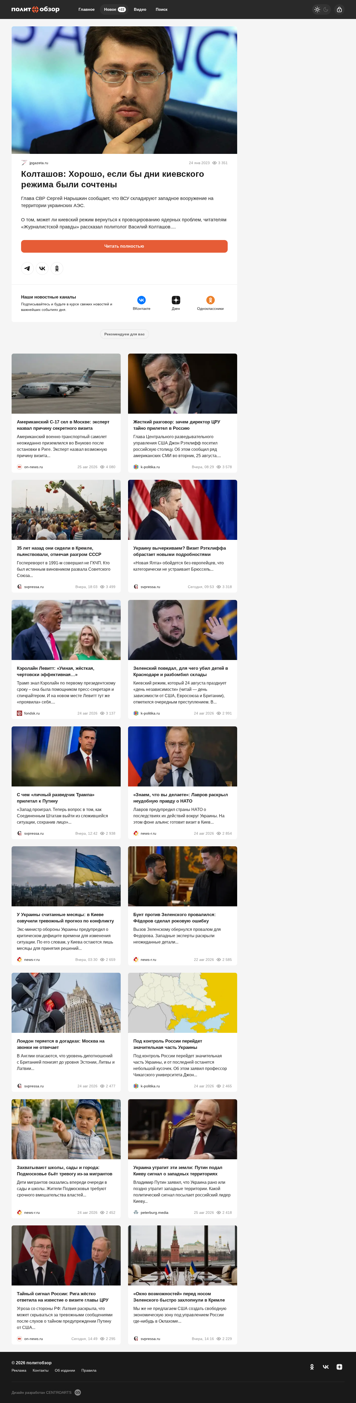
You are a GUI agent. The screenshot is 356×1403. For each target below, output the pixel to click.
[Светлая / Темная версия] (321, 9)
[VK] (325, 1367)
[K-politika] (136, 466)
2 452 (110, 1212)
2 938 (110, 833)
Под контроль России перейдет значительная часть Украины (167, 1044)
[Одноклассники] (312, 1367)
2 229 (227, 1339)
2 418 (227, 1212)
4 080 (110, 467)
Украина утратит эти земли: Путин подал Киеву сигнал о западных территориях (177, 1170)
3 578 (227, 467)
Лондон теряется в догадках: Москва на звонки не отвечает (60, 1044)
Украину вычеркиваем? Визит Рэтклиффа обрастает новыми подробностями (179, 551)
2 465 (227, 1086)
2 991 (227, 713)
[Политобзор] (36, 9)
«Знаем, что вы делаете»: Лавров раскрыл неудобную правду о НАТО (180, 797)
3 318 (227, 587)
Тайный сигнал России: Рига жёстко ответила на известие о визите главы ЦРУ (63, 1297)
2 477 (110, 1086)
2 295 (110, 1339)
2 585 (227, 959)
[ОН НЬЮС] (19, 466)
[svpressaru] (19, 586)
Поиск (162, 9)
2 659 (110, 959)
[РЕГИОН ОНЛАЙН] (136, 833)
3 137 (110, 713)
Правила (88, 1370)
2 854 (227, 833)
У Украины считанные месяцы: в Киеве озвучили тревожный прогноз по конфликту (65, 917)
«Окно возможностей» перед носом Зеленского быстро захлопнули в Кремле (179, 1297)
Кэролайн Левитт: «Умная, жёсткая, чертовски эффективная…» (55, 671)
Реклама (19, 1370)
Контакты (40, 1370)
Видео (140, 9)
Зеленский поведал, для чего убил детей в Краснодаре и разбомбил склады (180, 671)
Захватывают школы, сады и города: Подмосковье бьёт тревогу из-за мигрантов (64, 1170)
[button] (27, 268)
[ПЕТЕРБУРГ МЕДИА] (136, 1212)
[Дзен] (339, 1367)
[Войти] (339, 9)
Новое (114, 9)
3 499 (110, 587)
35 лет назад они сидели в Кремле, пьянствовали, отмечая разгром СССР (59, 551)
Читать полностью (124, 246)
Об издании (65, 1370)
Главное (87, 9)
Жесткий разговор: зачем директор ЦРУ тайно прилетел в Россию (176, 425)
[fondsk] (19, 713)
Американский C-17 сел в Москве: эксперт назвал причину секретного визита (63, 425)
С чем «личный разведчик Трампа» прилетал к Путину (55, 797)
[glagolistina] (24, 163)
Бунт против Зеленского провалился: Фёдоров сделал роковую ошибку (174, 917)
